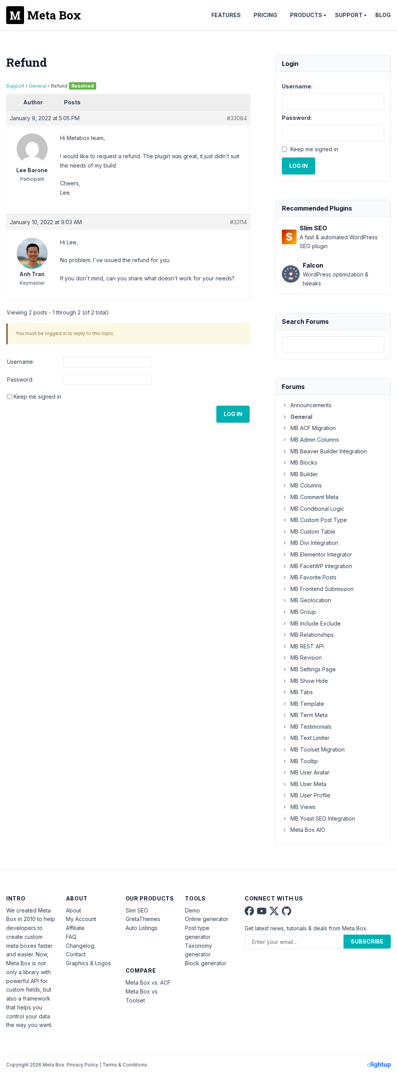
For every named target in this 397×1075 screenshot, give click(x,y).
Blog (383, 15)
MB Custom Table (312, 531)
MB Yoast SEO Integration (322, 818)
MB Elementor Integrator (321, 554)
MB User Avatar (310, 772)
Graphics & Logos (88, 963)
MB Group (303, 611)
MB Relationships (312, 634)
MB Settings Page (313, 669)
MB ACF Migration (313, 428)
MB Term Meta (309, 715)
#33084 (237, 118)
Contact (76, 954)
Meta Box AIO (307, 829)
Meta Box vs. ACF (148, 982)
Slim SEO (137, 910)
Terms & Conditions (124, 1065)
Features (226, 15)
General (38, 86)
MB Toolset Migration (317, 749)
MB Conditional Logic (317, 508)
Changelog (80, 945)
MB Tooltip (304, 761)
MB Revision (306, 657)
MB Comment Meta (314, 497)
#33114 (238, 222)
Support (348, 15)
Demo (192, 910)
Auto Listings (141, 928)
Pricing (265, 15)
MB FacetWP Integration (321, 566)
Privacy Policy (82, 1065)
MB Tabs (301, 692)
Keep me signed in (37, 396)
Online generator (206, 919)
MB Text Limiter (310, 738)
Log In (233, 414)
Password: (20, 379)
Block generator (205, 963)
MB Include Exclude (315, 623)
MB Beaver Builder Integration (328, 451)
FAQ (71, 936)
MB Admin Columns (314, 439)
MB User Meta (308, 784)
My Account (81, 919)
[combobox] (333, 344)
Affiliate (75, 928)
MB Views (303, 807)
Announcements (310, 405)
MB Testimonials (310, 726)
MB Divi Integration (314, 542)
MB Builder (304, 474)
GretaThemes (143, 919)
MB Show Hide (309, 680)
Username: (20, 361)
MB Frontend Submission (322, 589)
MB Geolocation (310, 600)
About (73, 910)
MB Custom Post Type (318, 520)
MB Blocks (303, 462)
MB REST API (307, 646)
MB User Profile (310, 795)
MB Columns (306, 485)
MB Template (307, 703)
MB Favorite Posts (313, 577)
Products (306, 15)
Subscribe (367, 941)
